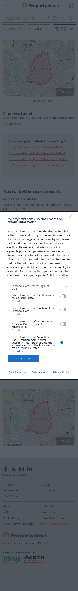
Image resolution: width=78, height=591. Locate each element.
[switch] (63, 296)
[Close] (70, 219)
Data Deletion (17, 372)
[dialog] (39, 296)
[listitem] (39, 287)
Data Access (39, 372)
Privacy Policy (61, 372)
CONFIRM (23, 358)
